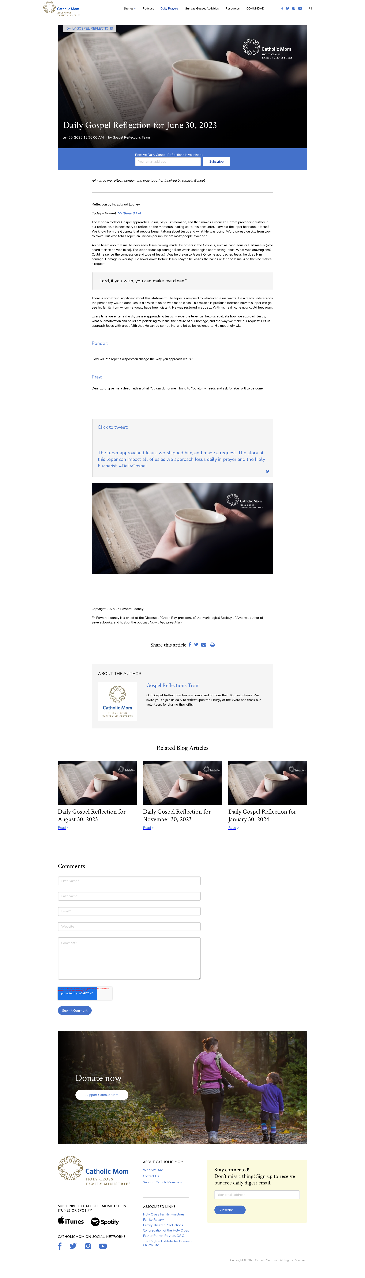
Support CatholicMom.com (162, 1182)
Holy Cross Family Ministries (164, 1214)
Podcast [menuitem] (148, 9)
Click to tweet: (113, 427)
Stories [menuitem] (128, 9)
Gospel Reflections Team (131, 137)
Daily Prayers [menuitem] (169, 9)
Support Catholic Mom (102, 1095)
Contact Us (151, 1176)
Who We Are (153, 1170)
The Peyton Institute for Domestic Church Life (168, 1243)
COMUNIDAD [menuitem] (255, 9)
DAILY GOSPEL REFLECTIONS (89, 28)
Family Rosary (153, 1219)
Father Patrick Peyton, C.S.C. (164, 1235)
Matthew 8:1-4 (129, 213)
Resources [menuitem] (233, 9)
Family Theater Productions (163, 1225)
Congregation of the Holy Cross (166, 1230)
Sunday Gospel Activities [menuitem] (202, 9)
